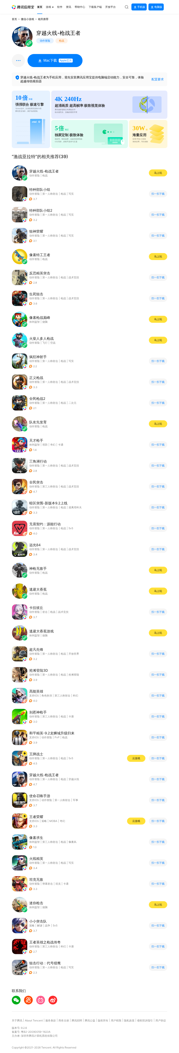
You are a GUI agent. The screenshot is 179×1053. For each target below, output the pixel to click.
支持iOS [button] (34, 695)
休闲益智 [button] (34, 444)
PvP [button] (57, 737)
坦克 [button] (58, 883)
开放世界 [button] (74, 653)
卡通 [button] (60, 444)
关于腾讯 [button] (17, 1020)
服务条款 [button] (50, 1020)
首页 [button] (14, 19)
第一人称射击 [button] (50, 193)
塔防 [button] (45, 444)
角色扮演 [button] (46, 695)
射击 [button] (45, 612)
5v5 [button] (71, 528)
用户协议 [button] (160, 1020)
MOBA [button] (53, 821)
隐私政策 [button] (129, 1020)
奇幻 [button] (52, 444)
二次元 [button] (72, 402)
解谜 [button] (39, 925)
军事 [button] (75, 800)
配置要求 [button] (157, 79)
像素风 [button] (72, 841)
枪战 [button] (63, 193)
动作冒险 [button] (34, 193)
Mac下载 (57, 60)
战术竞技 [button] (74, 277)
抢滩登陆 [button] (74, 674)
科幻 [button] (75, 695)
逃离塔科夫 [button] (75, 507)
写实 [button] (71, 193)
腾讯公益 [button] (90, 1020)
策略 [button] (44, 821)
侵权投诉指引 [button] (145, 1020)
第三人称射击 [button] (50, 486)
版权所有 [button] (103, 1020)
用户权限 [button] (116, 1020)
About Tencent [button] (34, 1020)
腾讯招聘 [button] (77, 1020)
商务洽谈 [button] (64, 1020)
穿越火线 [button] (74, 779)
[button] (23, 7)
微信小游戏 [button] (27, 19)
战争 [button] (47, 925)
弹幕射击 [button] (47, 883)
